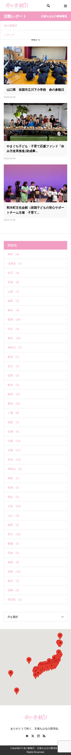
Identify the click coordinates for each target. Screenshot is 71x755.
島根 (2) (13, 487)
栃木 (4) (13, 310)
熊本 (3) (13, 580)
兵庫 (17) (14, 450)
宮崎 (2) (13, 590)
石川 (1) (13, 366)
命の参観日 (10, 25)
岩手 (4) (13, 272)
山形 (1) (13, 291)
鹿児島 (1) (15, 599)
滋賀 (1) (13, 422)
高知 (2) (13, 552)
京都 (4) (13, 431)
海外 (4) (13, 254)
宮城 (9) (13, 282)
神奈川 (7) (15, 347)
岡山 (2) (13, 496)
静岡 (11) (14, 394)
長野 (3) (13, 375)
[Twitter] (32, 736)
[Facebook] (27, 736)
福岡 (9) (13, 562)
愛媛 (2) (13, 543)
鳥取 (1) (13, 478)
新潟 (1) (13, 356)
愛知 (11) (14, 403)
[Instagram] (38, 736)
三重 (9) (13, 412)
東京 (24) (14, 338)
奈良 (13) (14, 459)
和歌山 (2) (15, 468)
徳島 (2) (13, 524)
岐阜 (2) (13, 384)
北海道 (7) (15, 263)
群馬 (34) (14, 319)
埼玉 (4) (13, 328)
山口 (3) (13, 515)
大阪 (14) (14, 440)
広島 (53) (14, 506)
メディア (9, 34)
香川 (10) (14, 534)
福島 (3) (13, 300)
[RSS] (44, 736)
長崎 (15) (14, 571)
